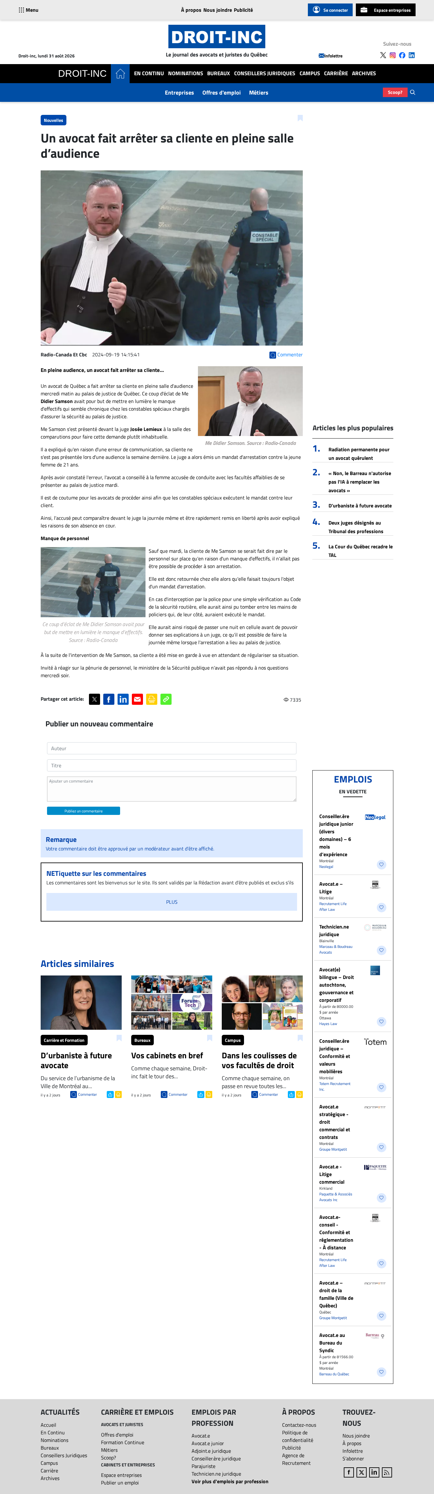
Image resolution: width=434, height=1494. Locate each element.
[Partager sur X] (94, 699)
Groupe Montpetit (333, 1149)
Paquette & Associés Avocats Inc (335, 1197)
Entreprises (179, 92)
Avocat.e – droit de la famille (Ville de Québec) (336, 1294)
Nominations (185, 73)
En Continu (149, 73)
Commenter (87, 1094)
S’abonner (353, 1458)
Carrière (336, 73)
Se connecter (335, 10)
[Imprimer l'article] (118, 1094)
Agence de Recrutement (296, 1459)
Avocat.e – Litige (331, 887)
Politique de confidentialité (297, 1436)
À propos (191, 10)
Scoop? (395, 92)
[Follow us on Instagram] (393, 55)
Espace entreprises (392, 10)
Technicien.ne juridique (334, 930)
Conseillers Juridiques (264, 73)
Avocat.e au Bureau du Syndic (332, 1342)
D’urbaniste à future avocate (360, 505)
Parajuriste (203, 1466)
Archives (364, 73)
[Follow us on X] (383, 55)
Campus (310, 73)
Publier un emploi (120, 1482)
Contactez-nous (299, 1425)
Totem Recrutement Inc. (334, 1086)
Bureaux (218, 73)
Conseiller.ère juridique (216, 1458)
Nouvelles (53, 120)
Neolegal (326, 866)
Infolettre (333, 55)
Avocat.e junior (208, 1443)
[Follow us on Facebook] (402, 55)
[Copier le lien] (166, 699)
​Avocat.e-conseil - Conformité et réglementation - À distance (336, 1232)
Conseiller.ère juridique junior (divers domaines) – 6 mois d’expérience (336, 835)
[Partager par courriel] (137, 699)
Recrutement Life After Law (333, 906)
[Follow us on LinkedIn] (412, 55)
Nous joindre (217, 10)
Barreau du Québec (334, 1374)
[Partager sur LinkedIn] (123, 699)
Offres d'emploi (221, 92)
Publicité (243, 10)
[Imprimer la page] (151, 699)
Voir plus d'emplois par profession (230, 1481)
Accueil (48, 1425)
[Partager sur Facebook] (108, 699)
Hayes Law (328, 1024)
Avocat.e (201, 1435)
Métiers (258, 92)
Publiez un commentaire (83, 811)
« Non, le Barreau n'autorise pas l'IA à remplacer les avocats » (360, 481)
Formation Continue (122, 1442)
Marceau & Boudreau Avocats (335, 949)
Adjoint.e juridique (211, 1451)
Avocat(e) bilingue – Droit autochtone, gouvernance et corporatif (336, 985)
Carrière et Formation (64, 1040)
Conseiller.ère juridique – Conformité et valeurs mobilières (334, 1056)
